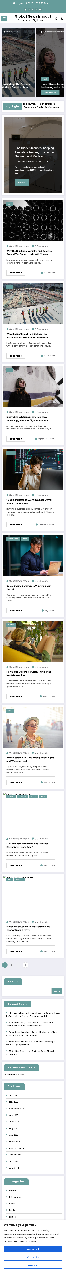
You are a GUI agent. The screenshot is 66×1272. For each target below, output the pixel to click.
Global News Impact (33, 16)
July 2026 (13, 1095)
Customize (33, 1257)
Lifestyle (10, 625)
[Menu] (4, 18)
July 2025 (13, 1115)
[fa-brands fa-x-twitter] (29, 9)
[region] (33, 1246)
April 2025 (13, 1135)
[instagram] (36, 9)
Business (10, 453)
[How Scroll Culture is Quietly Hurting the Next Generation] (33, 641)
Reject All (33, 1265)
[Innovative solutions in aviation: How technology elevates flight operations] (33, 62)
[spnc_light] (62, 19)
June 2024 (14, 1168)
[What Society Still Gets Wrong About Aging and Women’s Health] (33, 727)
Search (13, 981)
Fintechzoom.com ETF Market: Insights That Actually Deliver (28, 928)
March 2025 (14, 1141)
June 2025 (14, 1121)
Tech (10, 79)
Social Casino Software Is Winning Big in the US (28, 587)
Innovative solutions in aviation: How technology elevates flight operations (29, 86)
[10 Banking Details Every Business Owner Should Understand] (33, 469)
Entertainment (12, 539)
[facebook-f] (25, 9)
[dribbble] (33, 9)
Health (10, 711)
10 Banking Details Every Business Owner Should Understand (29, 501)
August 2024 (15, 1154)
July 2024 (13, 1161)
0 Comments (41, 246)
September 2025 (16, 1108)
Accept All (33, 1248)
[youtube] (40, 9)
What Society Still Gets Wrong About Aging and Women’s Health (30, 759)
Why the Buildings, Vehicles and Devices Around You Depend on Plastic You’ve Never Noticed (29, 253)
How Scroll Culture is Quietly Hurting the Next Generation (28, 673)
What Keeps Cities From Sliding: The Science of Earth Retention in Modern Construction (27, 335)
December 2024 (16, 1148)
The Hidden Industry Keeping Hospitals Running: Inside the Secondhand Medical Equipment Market (34, 152)
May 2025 (13, 1128)
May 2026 (13, 1102)
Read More (15, 92)
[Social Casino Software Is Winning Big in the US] (33, 555)
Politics (33, 797)
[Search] (56, 19)
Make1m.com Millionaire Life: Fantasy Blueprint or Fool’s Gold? (27, 845)
